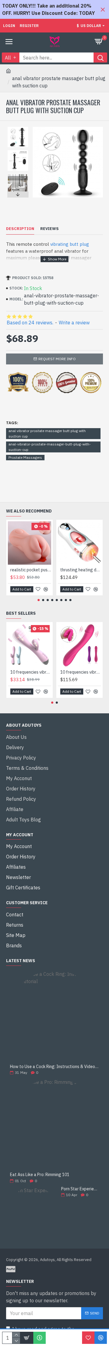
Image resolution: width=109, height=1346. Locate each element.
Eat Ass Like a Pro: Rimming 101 (39, 1174)
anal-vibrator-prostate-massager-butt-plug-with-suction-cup (49, 447)
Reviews (49, 228)
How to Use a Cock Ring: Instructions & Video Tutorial (54, 1066)
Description (20, 228)
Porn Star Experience (80, 1189)
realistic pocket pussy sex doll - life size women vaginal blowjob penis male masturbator (30, 570)
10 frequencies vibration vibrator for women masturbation (80, 672)
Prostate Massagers (25, 457)
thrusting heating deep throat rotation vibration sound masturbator (80, 570)
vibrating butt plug (69, 244)
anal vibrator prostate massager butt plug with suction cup (47, 433)
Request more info (57, 359)
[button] (17, 128)
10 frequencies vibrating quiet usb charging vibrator (30, 672)
